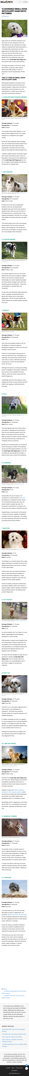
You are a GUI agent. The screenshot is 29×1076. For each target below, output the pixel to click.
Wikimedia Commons (6, 766)
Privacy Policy (19, 1068)
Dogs (5, 989)
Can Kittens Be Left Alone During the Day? (14, 1034)
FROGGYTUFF (18, 620)
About (12, 1068)
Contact (8, 1068)
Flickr (24, 118)
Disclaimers (14, 1070)
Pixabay (25, 620)
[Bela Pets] (7, 2)
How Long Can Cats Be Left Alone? (12, 1037)
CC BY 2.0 (23, 193)
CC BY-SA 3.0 (14, 766)
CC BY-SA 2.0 (5, 261)
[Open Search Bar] (19, 2)
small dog (22, 498)
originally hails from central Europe (17, 914)
